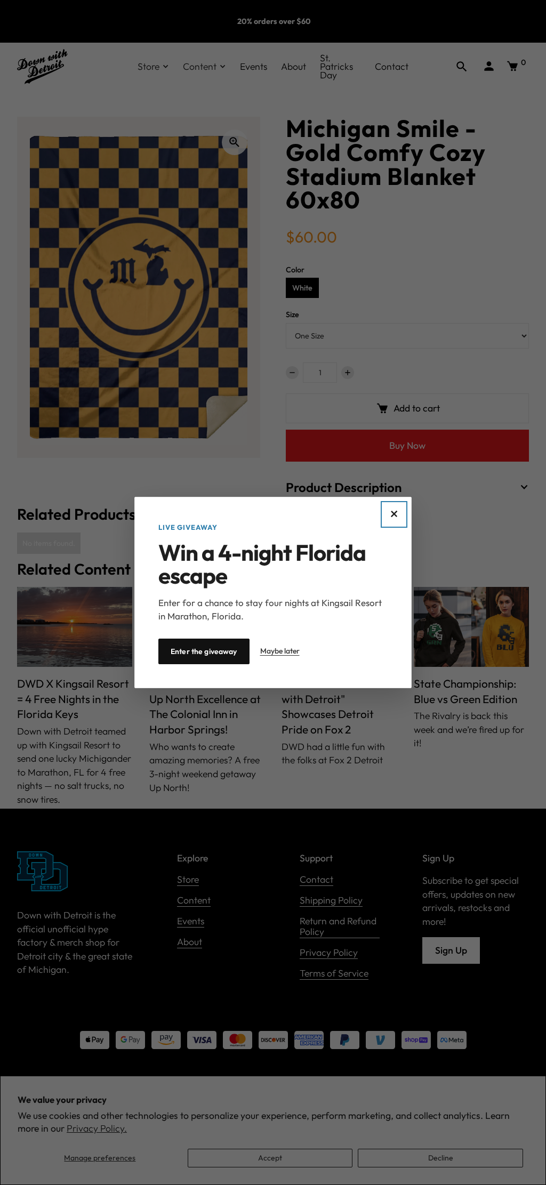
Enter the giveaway (204, 651)
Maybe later (280, 651)
